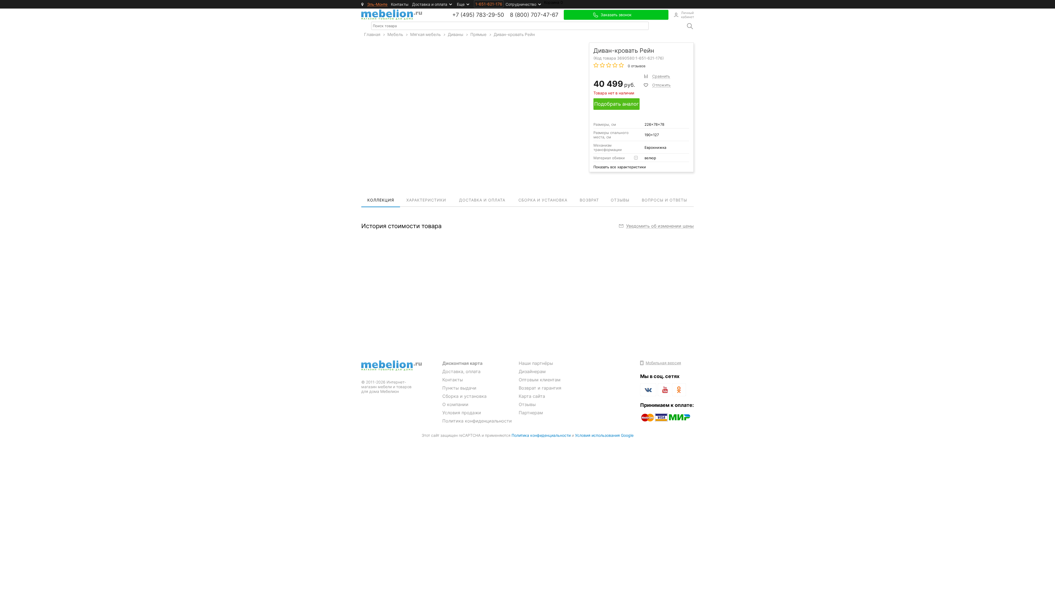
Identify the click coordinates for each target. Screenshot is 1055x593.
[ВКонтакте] (648, 389)
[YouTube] (664, 390)
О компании (455, 404)
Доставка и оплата (429, 4)
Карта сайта (532, 396)
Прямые (478, 34)
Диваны (455, 34)
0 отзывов (636, 66)
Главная (372, 34)
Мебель (395, 34)
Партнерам (531, 412)
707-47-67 (544, 15)
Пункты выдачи (459, 388)
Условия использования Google (604, 435)
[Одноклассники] (679, 389)
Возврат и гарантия (540, 388)
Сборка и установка (464, 396)
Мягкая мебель (425, 34)
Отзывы (527, 404)
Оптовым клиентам (539, 379)
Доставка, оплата (461, 371)
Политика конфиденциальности (477, 421)
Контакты (400, 4)
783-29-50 (490, 15)
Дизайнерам (532, 371)
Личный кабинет (687, 15)
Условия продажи (461, 412)
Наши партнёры (536, 363)
